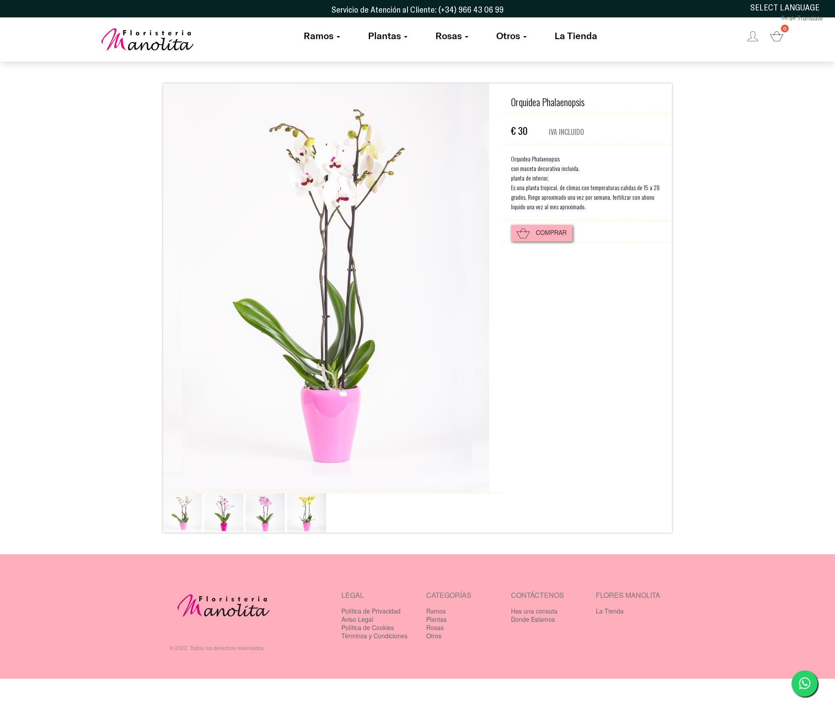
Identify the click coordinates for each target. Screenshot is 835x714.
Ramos (319, 35)
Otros (508, 35)
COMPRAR (550, 232)
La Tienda (575, 35)
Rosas (448, 35)
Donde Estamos (533, 619)
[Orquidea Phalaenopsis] (182, 513)
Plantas (384, 35)
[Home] (148, 41)
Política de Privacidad (371, 611)
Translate (810, 17)
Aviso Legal (357, 619)
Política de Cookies (367, 627)
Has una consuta (534, 611)
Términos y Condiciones (374, 635)
